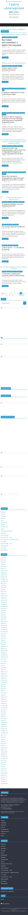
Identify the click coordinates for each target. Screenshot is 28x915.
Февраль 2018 (4, 773)
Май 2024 (3, 614)
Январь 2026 (4, 572)
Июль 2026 (3, 560)
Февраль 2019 (4, 747)
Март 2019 (3, 745)
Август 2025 (3, 583)
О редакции (3, 822)
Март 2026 (3, 568)
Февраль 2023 (4, 646)
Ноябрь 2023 (4, 627)
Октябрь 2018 (4, 756)
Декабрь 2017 (4, 777)
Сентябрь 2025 (4, 581)
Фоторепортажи (4, 829)
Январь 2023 (4, 648)
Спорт (2, 520)
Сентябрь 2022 (4, 657)
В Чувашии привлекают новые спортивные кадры (13, 93)
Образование (10, 88)
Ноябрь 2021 (4, 678)
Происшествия (22, 172)
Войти (2, 899)
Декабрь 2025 (4, 574)
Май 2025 (3, 589)
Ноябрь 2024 (4, 602)
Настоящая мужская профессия (13, 227)
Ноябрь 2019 (4, 728)
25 (24, 293)
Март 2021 (3, 695)
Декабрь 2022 (4, 650)
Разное (20, 66)
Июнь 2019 (3, 739)
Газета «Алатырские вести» (14, 8)
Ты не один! (3, 541)
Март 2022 (3, 669)
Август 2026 (3, 558)
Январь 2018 (4, 775)
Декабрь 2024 (4, 600)
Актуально (5, 202)
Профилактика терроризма (7, 891)
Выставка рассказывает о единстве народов (11, 42)
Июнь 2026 (3, 562)
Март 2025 (3, 593)
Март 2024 (3, 619)
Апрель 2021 (4, 692)
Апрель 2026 (4, 566)
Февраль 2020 (4, 722)
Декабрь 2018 (4, 752)
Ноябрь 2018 (4, 754)
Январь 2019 (4, 749)
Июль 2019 (3, 737)
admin (9, 47)
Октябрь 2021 (4, 680)
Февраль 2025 (4, 595)
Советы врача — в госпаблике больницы (13, 248)
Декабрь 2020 (4, 701)
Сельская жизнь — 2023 (6, 537)
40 (9, 295)
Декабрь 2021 (4, 676)
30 (6, 295)
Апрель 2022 (4, 667)
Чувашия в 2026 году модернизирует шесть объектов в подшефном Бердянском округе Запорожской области (13, 151)
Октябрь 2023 (4, 629)
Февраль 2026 (4, 570)
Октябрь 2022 (4, 655)
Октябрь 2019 (4, 730)
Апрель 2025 (4, 591)
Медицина (5, 172)
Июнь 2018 (3, 764)
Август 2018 (3, 760)
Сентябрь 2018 (4, 758)
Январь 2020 (4, 724)
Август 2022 (3, 659)
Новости (9, 37)
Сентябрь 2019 (4, 733)
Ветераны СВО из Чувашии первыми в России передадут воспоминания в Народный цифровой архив (12, 119)
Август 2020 (3, 709)
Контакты (3, 833)
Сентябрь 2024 (4, 606)
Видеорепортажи (5, 831)
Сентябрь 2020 (4, 707)
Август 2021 (3, 684)
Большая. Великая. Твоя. (6, 531)
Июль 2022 (3, 661)
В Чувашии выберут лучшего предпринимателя (12, 205)
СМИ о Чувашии (4, 535)
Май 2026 (3, 564)
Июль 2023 (3, 636)
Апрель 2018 (4, 768)
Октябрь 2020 (4, 705)
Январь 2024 (4, 623)
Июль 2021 (3, 686)
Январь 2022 (4, 674)
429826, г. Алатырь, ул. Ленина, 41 (12, 804)
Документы (3, 825)
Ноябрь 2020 (4, 703)
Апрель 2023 (4, 642)
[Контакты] (4, 795)
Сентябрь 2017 (4, 783)
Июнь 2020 (3, 714)
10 (10, 293)
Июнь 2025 (3, 587)
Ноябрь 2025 (4, 577)
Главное (4, 271)
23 (17, 293)
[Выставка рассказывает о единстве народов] (14, 34)
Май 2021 (3, 690)
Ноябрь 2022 (4, 652)
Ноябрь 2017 (4, 779)
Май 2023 (3, 640)
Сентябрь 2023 (4, 631)
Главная (3, 820)
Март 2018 (3, 770)
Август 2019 (3, 735)
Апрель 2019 (4, 743)
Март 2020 (3, 720)
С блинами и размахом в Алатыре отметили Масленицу (13, 274)
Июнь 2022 (3, 663)
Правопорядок (4, 550)
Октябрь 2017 (4, 781)
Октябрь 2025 (4, 579)
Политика (3, 514)
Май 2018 (3, 766)
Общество (15, 37)
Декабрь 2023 (4, 625)
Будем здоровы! (4, 545)
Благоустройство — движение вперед (10, 539)
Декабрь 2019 (4, 726)
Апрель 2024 (4, 617)
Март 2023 (3, 644)
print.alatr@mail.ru (8, 808)
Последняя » (21, 295)
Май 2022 (3, 665)
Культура (4, 37)
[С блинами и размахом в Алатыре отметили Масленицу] (14, 267)
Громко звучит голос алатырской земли (9, 69)
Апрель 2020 (4, 718)
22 (14, 293)
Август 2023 (3, 633)
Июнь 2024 (3, 612)
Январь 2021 (4, 699)
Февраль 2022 (4, 671)
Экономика (20, 146)
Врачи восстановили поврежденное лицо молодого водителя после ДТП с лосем (13, 178)
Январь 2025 (4, 598)
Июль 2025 (3, 585)
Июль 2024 (3, 610)
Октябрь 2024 (4, 604)
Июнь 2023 (3, 638)
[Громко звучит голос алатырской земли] (14, 63)
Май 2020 (3, 716)
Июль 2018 (3, 762)
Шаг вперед (3, 547)
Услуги (2, 835)
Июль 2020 (3, 711)
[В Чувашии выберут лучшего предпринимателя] (14, 197)
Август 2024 (3, 608)
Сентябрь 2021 (4, 682)
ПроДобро (3, 533)
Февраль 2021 (4, 697)
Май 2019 (3, 741)
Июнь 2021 (3, 688)
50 (12, 295)
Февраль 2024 (4, 621)
